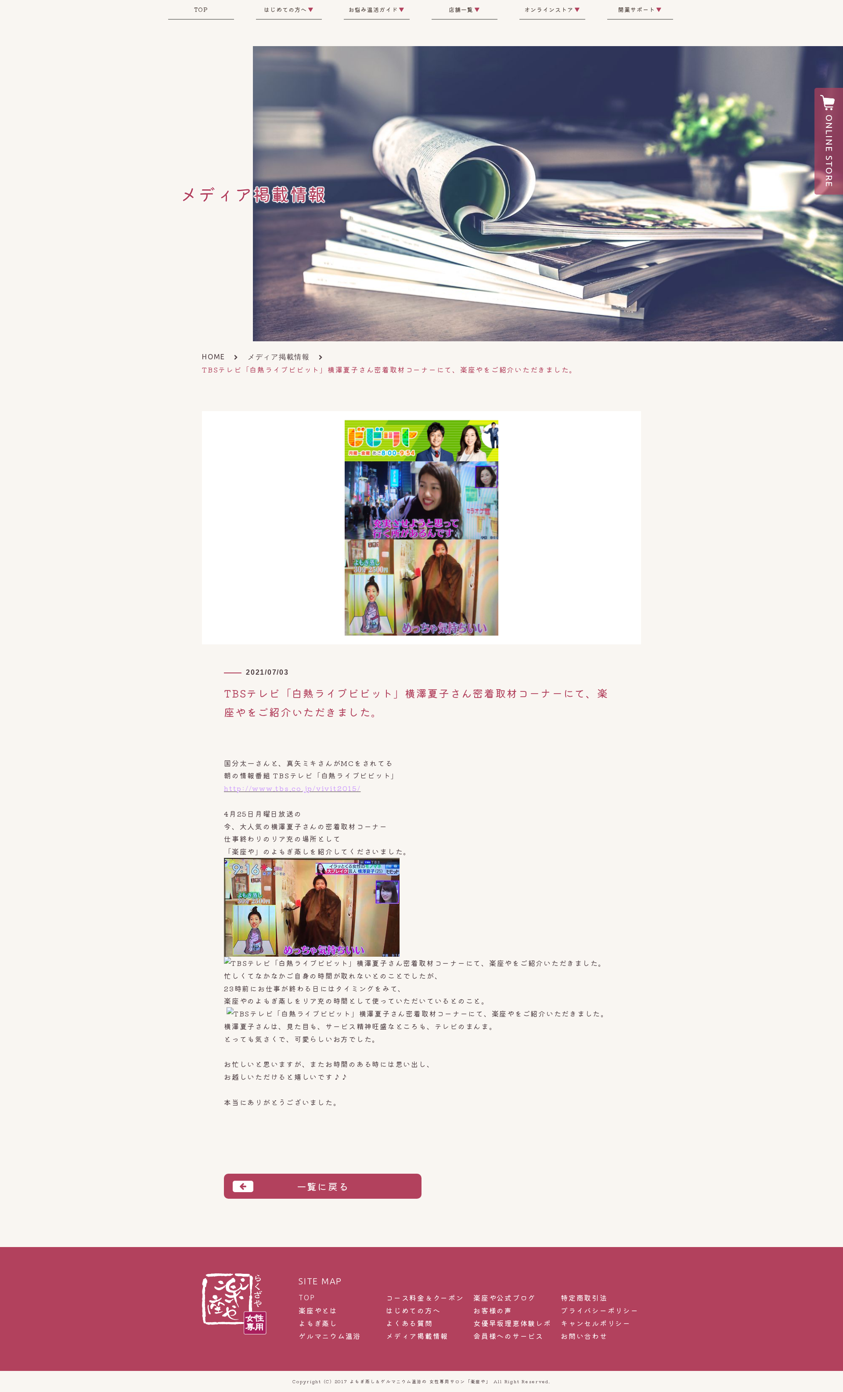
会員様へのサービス (508, 1336)
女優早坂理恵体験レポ (512, 1323)
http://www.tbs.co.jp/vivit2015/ (292, 788)
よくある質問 (409, 1323)
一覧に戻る (323, 1186)
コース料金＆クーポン (425, 1298)
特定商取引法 (584, 1298)
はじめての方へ (413, 1310)
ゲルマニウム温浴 (330, 1336)
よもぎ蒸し (318, 1323)
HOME (213, 357)
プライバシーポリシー (600, 1310)
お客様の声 (492, 1310)
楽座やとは (318, 1310)
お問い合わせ (584, 1336)
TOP (201, 9)
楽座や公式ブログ (504, 1298)
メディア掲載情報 (279, 357)
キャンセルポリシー (596, 1323)
